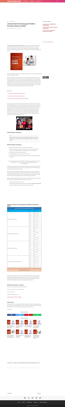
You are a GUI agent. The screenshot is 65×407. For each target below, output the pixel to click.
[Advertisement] (32, 11)
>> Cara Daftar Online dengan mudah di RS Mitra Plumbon (17, 98)
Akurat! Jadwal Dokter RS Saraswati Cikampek (20, 336)
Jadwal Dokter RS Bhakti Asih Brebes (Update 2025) (28, 336)
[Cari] (57, 1)
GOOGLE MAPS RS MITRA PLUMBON (14, 297)
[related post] (11, 322)
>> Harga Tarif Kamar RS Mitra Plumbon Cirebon (16, 96)
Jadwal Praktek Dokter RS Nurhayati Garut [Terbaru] (20, 326)
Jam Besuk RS (38, 1)
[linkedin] (36, 398)
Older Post (39, 393)
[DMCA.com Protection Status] (46, 78)
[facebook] (11, 315)
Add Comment (19, 28)
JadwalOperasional (14, 1)
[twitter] (20, 315)
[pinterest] (28, 315)
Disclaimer (35, 402)
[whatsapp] (37, 315)
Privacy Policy (29, 402)
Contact (23, 402)
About (19, 402)
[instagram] (29, 398)
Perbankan (32, 1)
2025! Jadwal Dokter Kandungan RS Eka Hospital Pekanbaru (10, 336)
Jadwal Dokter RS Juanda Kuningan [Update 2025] (36, 326)
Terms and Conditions (43, 402)
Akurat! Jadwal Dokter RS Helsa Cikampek (28, 326)
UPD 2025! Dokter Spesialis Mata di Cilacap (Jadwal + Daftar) (36, 337)
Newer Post (9, 393)
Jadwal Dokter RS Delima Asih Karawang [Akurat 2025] (11, 326)
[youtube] (40, 398)
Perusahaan (26, 1)
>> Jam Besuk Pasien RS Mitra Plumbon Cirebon (16, 93)
